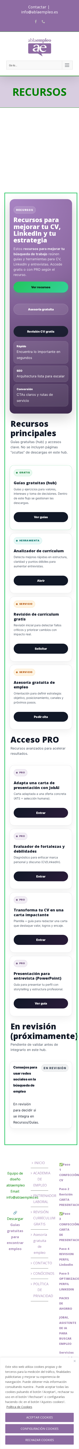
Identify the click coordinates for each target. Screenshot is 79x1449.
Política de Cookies (19, 1407)
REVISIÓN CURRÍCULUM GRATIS (39, 1218)
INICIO (39, 1163)
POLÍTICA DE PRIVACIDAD (39, 1290)
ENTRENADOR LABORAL (39, 1198)
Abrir (41, 580)
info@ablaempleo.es (39, 11)
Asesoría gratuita (41, 309)
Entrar (41, 813)
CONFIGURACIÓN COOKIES (40, 1429)
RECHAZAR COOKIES (39, 1440)
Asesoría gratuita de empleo (39, 1243)
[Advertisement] (39, 153)
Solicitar (41, 648)
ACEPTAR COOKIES (39, 1417)
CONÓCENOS (39, 1273)
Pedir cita (41, 717)
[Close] (74, 1360)
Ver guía (41, 1003)
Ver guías (41, 517)
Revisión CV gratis (40, 331)
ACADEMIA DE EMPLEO (39, 1179)
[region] (39, 1403)
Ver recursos (40, 287)
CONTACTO (39, 1263)
